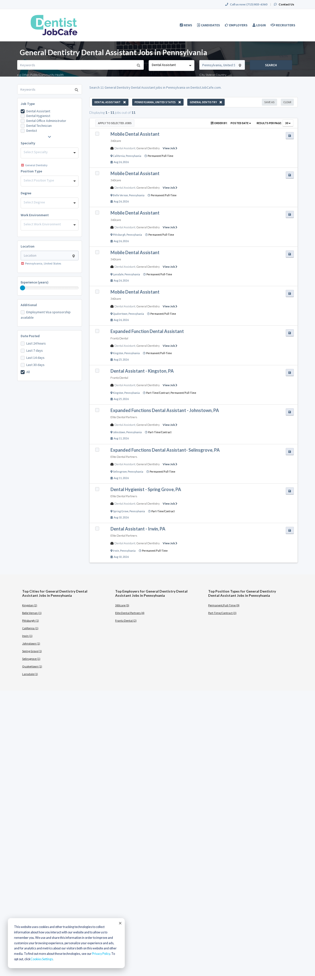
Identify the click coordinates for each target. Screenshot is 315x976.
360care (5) (122, 605)
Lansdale (118, 274)
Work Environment (35, 215)
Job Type (28, 103)
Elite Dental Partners (123, 417)
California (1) (30, 628)
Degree (26, 193)
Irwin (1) (27, 636)
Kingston (118, 353)
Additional (29, 305)
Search (271, 65)
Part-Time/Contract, (158, 392)
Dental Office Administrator (46, 120)
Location (27, 246)
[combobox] (171, 65)
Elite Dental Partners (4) (129, 613)
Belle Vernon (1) (32, 613)
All (28, 372)
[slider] (22, 287)
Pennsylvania (133, 155)
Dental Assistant (38, 111)
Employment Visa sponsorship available (46, 315)
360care (115, 141)
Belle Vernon (120, 195)
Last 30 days (35, 365)
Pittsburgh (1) (30, 620)
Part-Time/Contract (160, 432)
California (119, 155)
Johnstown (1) (31, 643)
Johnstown (119, 432)
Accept (119, 923)
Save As (269, 102)
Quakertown (120, 313)
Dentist (31, 130)
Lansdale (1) (30, 674)
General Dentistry (148, 148)
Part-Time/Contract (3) (222, 613)
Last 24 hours (36, 343)
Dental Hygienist (38, 116)
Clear (287, 102)
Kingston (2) (29, 605)
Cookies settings (42, 959)
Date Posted (30, 336)
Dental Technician (39, 125)
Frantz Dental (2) (126, 620)
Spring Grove (120, 511)
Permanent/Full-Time (160, 155)
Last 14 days (35, 357)
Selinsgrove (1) (31, 659)
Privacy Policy (101, 954)
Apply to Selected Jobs (115, 123)
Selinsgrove (120, 471)
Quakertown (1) (32, 666)
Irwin (116, 550)
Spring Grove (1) (32, 651)
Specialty (28, 143)
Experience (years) (34, 282)
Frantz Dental (119, 338)
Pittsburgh (119, 234)
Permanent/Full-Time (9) (223, 605)
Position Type (31, 171)
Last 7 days (34, 350)
